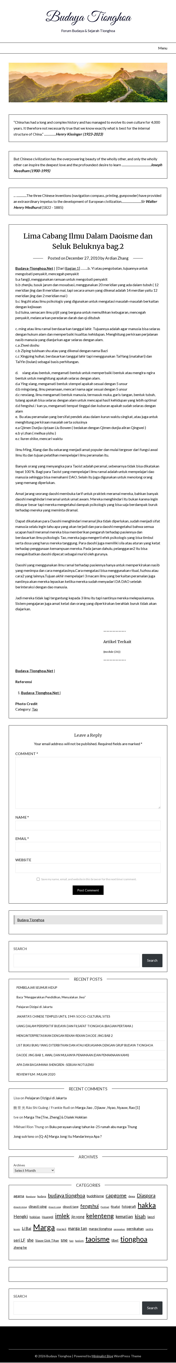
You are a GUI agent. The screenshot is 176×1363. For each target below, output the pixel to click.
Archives (19, 1165)
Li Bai (26, 1228)
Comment (26, 753)
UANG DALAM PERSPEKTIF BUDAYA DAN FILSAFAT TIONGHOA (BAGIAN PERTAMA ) (74, 1026)
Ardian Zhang (117, 258)
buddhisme (95, 1196)
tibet (114, 1240)
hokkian (35, 1217)
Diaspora (146, 1195)
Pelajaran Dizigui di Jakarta (34, 1007)
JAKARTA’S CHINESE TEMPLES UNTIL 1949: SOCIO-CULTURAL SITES (63, 1016)
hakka (147, 1205)
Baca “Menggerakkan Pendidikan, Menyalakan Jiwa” (51, 997)
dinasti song (55, 1207)
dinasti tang (70, 1206)
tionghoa (133, 1239)
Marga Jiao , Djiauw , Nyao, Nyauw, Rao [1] (107, 1107)
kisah (140, 1216)
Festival (105, 1207)
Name (22, 817)
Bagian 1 (72, 268)
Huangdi (47, 1217)
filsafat (115, 1206)
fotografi (129, 1206)
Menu (162, 48)
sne (64, 1240)
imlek (62, 1215)
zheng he (20, 1247)
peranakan (119, 1229)
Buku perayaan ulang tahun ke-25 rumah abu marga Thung (93, 1127)
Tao (35, 709)
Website (23, 860)
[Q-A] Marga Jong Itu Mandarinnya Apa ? (70, 1136)
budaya (41, 1196)
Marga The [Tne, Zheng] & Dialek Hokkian (55, 1117)
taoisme (97, 1239)
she (30, 1240)
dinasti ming (20, 1207)
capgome (116, 1195)
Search (20, 949)
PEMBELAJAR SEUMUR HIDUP (36, 987)
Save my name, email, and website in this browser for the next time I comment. (89, 879)
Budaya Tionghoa (88, 18)
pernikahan (135, 1229)
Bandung (31, 1196)
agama (19, 1196)
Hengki (21, 1216)
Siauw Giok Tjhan (47, 1240)
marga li (61, 1229)
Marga (44, 1227)
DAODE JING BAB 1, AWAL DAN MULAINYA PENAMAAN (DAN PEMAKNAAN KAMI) (72, 1055)
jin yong (78, 1216)
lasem (17, 1229)
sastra (149, 1229)
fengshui (89, 1206)
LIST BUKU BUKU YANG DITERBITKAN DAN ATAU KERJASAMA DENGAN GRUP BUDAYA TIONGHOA (84, 1045)
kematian (124, 1216)
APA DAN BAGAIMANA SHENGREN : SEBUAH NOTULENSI (55, 1065)
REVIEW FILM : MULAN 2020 (35, 1074)
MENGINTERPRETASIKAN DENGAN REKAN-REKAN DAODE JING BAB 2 (64, 1035)
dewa (131, 1196)
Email (22, 838)
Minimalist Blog (102, 1356)
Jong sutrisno (24, 1136)
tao (71, 1240)
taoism (79, 1240)
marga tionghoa (100, 1229)
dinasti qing (38, 1206)
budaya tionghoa (66, 1195)
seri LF (19, 1240)
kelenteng (100, 1215)
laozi (151, 1217)
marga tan (77, 1228)
